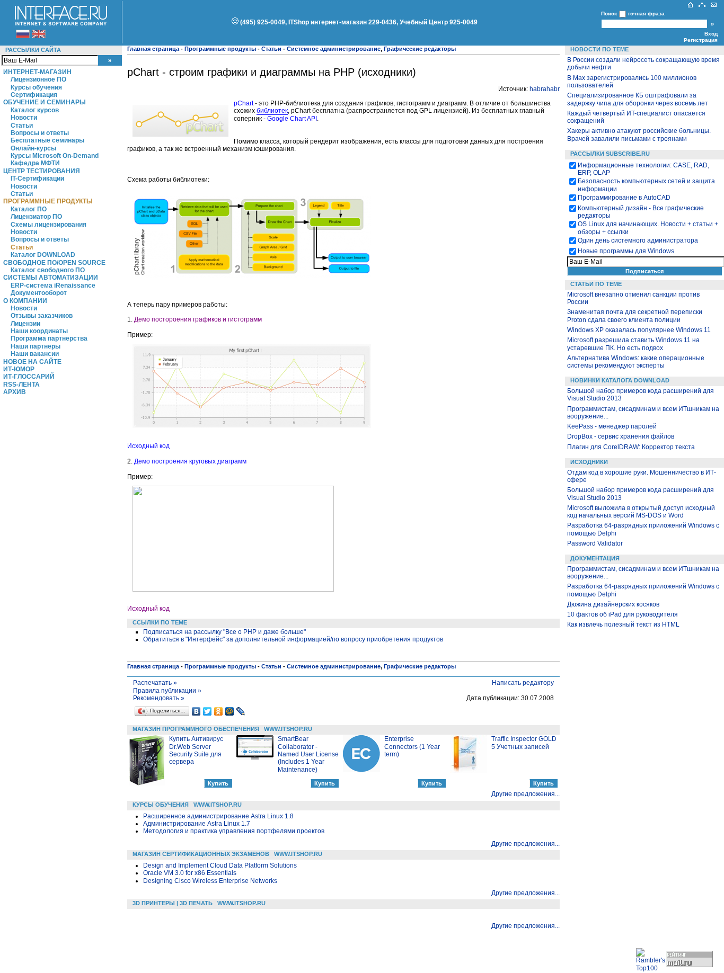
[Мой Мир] (229, 711)
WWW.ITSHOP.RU (288, 729)
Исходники (589, 462)
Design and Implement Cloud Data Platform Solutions (220, 865)
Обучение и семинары (44, 102)
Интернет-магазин (37, 72)
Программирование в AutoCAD (624, 197)
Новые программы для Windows (626, 251)
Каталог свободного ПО (48, 270)
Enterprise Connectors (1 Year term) (412, 746)
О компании (25, 301)
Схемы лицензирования (48, 224)
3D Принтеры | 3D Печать (173, 903)
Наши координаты (39, 331)
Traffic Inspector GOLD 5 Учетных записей (524, 742)
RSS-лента (21, 384)
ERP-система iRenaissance (53, 285)
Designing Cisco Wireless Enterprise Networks (210, 881)
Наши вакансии (35, 354)
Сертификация (34, 95)
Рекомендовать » (158, 698)
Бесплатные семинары (47, 140)
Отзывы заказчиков (42, 315)
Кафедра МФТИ (35, 163)
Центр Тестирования (41, 171)
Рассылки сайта (33, 50)
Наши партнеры (35, 346)
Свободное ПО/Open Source (54, 262)
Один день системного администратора (638, 240)
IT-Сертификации (37, 178)
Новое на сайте (32, 361)
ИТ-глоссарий (29, 376)
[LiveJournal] (240, 711)
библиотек (272, 110)
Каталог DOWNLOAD (43, 254)
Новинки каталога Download (619, 380)
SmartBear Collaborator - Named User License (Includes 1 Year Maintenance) (308, 754)
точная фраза (646, 13)
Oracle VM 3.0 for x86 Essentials (189, 873)
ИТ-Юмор (18, 369)
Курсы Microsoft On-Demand (55, 155)
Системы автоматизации (50, 277)
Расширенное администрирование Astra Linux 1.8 (218, 816)
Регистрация (701, 40)
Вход (711, 34)
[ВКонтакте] (196, 711)
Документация (595, 558)
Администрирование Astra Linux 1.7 (196, 823)
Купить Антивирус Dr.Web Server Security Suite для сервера (196, 750)
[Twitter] (207, 711)
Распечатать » (155, 682)
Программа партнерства (49, 338)
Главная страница (153, 49)
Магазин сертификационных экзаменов (201, 854)
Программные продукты (48, 201)
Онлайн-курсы (33, 148)
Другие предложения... (525, 794)
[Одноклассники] (218, 711)
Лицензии (25, 323)
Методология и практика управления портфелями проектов (233, 831)
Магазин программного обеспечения (196, 729)
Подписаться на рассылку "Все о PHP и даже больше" (224, 632)
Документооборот (39, 293)
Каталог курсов (35, 110)
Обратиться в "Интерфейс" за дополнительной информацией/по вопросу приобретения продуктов (293, 639)
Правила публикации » (167, 690)
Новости (24, 117)
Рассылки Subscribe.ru (610, 153)
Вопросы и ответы (40, 133)
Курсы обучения (36, 87)
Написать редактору (523, 682)
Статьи (22, 125)
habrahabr (544, 89)
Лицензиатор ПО (36, 216)
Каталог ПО (29, 209)
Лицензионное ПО (38, 79)
